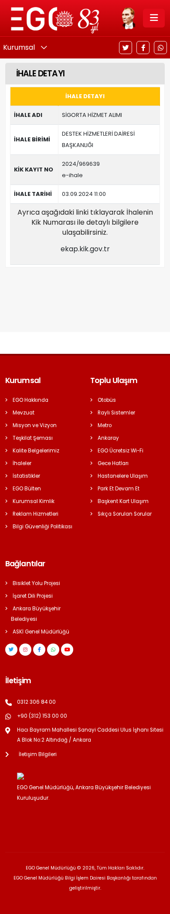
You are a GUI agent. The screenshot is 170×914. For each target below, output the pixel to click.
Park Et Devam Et (118, 488)
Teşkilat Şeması (33, 438)
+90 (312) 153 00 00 (42, 715)
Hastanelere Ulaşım (123, 475)
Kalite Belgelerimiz (36, 450)
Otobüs (107, 400)
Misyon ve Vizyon (35, 425)
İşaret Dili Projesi (33, 595)
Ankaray (108, 438)
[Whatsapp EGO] (53, 650)
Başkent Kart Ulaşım (123, 501)
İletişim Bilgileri (38, 754)
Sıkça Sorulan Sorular (125, 513)
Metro (105, 425)
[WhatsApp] (160, 47)
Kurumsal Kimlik (33, 501)
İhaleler (22, 463)
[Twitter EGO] (11, 650)
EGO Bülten (27, 488)
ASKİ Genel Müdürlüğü (41, 631)
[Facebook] (143, 47)
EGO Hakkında (30, 400)
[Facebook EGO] (39, 650)
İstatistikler (26, 475)
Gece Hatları (113, 463)
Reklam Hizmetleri (35, 513)
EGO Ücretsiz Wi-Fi (120, 450)
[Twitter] (125, 47)
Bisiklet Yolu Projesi (36, 583)
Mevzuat (23, 412)
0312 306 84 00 (36, 701)
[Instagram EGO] (25, 650)
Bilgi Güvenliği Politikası (42, 526)
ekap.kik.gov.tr (85, 249)
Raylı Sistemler (116, 412)
